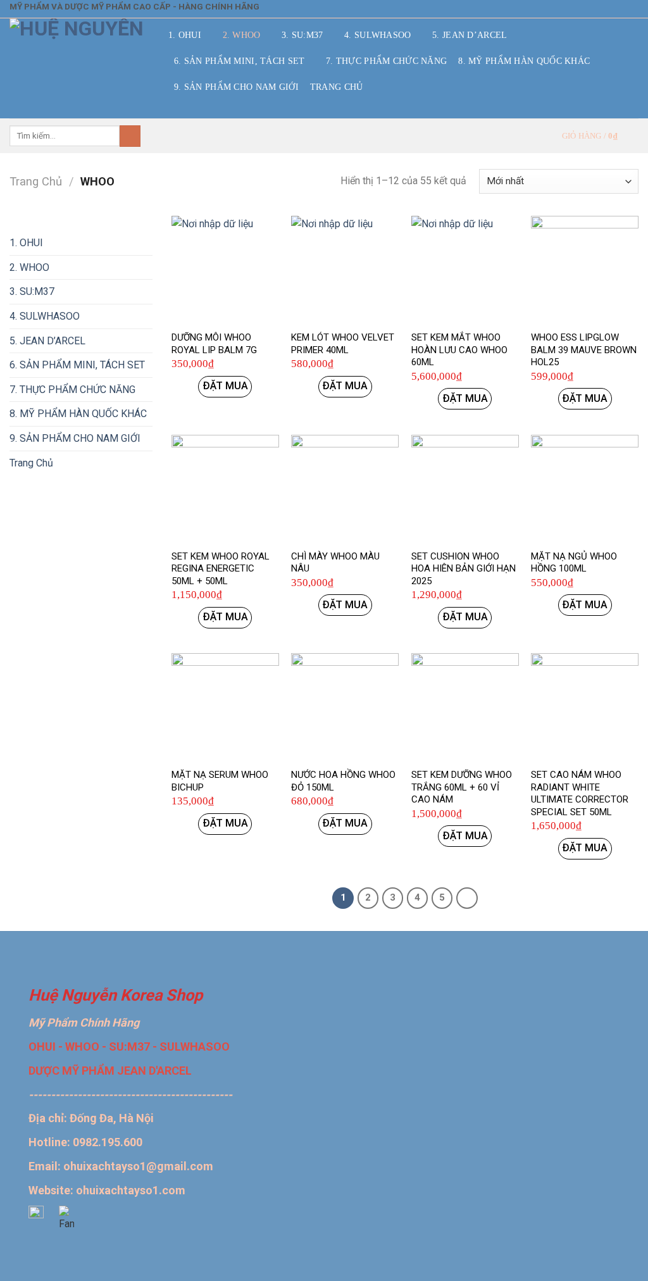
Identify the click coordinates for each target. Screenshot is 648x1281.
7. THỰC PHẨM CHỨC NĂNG (386, 61)
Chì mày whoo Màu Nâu (335, 563)
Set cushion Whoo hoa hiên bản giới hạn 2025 (463, 569)
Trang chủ (35, 181)
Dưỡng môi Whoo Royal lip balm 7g (214, 344)
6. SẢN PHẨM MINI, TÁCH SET (239, 61)
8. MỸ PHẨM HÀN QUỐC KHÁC (524, 61)
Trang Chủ (336, 87)
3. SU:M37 (302, 35)
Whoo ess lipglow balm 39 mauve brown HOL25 (584, 350)
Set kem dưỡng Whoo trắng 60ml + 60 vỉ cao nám (461, 787)
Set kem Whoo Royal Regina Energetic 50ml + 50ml (220, 569)
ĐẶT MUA (225, 386)
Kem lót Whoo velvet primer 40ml (342, 344)
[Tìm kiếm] (130, 136)
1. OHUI (184, 35)
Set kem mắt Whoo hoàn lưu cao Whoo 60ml (459, 350)
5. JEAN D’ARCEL (469, 35)
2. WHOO (242, 35)
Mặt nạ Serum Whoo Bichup (219, 781)
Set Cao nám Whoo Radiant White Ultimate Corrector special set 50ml (579, 793)
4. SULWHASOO (377, 35)
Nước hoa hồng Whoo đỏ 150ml (343, 781)
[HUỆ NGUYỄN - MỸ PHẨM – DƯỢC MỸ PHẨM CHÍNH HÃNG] (79, 68)
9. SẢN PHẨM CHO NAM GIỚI (236, 87)
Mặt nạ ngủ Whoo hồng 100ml (574, 563)
